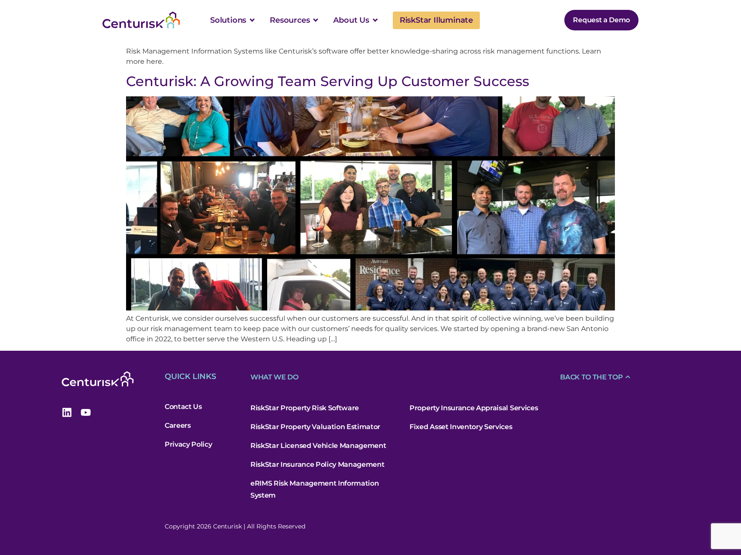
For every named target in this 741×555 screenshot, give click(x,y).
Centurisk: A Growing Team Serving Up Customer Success (327, 81)
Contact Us (183, 407)
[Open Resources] (315, 20)
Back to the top (591, 377)
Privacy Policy (188, 444)
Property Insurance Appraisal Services (474, 408)
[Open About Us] (375, 20)
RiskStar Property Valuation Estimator (315, 427)
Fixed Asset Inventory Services (461, 427)
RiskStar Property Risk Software (304, 408)
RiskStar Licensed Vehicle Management (318, 446)
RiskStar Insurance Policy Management (317, 464)
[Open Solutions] (252, 20)
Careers (178, 425)
